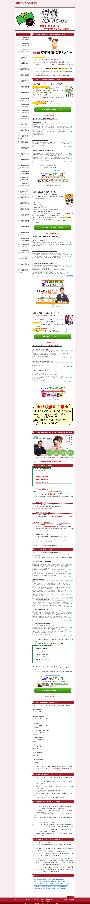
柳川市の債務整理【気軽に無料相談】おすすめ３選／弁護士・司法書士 (50, 881)
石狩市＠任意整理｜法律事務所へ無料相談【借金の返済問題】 (23, 264)
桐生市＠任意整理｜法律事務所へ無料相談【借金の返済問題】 (23, 143)
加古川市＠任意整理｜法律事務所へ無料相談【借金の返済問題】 (23, 137)
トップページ (37, 890)
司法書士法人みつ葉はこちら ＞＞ (53, 336)
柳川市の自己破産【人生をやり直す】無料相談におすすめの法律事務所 (50, 888)
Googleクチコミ (70, 135)
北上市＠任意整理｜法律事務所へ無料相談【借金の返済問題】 (23, 185)
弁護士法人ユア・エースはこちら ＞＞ (53, 227)
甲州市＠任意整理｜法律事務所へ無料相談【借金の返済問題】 (23, 240)
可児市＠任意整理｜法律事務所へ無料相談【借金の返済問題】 (23, 149)
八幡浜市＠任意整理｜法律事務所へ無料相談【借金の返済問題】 (23, 57)
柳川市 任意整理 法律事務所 (26, 3)
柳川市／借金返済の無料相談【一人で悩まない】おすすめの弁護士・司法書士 (51, 883)
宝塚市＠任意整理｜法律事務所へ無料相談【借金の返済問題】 (23, 246)
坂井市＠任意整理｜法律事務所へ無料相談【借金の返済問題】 (23, 118)
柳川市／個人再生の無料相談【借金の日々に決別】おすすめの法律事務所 (50, 886)
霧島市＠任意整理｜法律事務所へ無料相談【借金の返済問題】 (23, 234)
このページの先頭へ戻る (70, 897)
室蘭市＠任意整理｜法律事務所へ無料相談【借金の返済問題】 (23, 100)
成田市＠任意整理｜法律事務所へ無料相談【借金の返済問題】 (23, 161)
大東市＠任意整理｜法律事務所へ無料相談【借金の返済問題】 (23, 88)
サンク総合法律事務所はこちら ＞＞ (53, 109)
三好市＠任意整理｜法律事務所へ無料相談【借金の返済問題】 (23, 198)
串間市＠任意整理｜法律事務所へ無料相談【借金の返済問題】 (23, 204)
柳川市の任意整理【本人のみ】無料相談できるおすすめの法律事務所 (49, 879)
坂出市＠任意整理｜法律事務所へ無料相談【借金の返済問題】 (23, 39)
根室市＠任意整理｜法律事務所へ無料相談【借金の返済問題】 (23, 51)
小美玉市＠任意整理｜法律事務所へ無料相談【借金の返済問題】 (23, 191)
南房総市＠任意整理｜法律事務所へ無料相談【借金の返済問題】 (23, 155)
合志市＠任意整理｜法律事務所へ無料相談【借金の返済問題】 (23, 258)
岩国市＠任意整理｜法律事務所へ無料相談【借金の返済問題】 (23, 167)
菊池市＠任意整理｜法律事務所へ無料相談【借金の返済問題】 (23, 94)
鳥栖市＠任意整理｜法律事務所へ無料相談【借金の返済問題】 (23, 70)
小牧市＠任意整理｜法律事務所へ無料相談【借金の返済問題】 (23, 76)
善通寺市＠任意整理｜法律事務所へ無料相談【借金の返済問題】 (23, 179)
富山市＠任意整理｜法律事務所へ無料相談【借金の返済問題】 (23, 210)
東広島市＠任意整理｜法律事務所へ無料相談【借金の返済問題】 (23, 271)
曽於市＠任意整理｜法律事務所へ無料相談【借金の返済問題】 (23, 112)
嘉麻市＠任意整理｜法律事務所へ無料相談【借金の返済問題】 (23, 173)
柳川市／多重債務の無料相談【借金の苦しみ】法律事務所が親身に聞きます (51, 885)
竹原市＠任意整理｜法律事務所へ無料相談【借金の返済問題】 (23, 228)
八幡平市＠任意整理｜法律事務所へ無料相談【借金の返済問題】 (23, 82)
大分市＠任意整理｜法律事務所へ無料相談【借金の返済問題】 (23, 45)
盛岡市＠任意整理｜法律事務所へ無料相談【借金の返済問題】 (23, 124)
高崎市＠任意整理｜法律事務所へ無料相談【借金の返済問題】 (23, 222)
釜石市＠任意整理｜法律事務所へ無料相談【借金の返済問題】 (23, 106)
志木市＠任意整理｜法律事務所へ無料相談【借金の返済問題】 (23, 131)
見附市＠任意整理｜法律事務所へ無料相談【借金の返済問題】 (23, 252)
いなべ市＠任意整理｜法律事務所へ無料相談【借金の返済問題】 (23, 64)
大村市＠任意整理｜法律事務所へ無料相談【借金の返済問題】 (23, 216)
